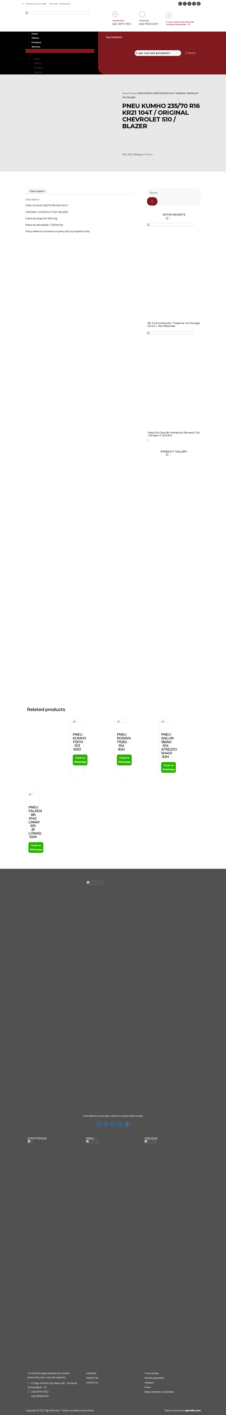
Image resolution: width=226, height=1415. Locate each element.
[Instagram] (180, 4)
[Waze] (120, 1124)
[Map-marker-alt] (199, 4)
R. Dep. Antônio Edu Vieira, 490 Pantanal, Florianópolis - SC (180, 23)
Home (35, 33)
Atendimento (118, 20)
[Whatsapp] (99, 1124)
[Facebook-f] (113, 1124)
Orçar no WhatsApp (80, 759)
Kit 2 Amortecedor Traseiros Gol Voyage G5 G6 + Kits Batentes (173, 324)
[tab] (37, 191)
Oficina (35, 38)
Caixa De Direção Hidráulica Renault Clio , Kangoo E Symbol (173, 434)
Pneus (133, 93)
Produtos (36, 42)
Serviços (36, 46)
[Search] (152, 201)
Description (37, 191)
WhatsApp (144, 20)
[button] (59, 51)
